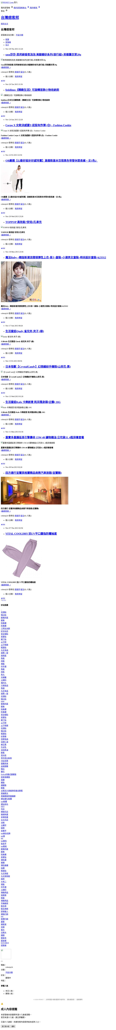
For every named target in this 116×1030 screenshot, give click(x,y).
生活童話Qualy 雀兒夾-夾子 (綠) (24, 331)
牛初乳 (3, 747)
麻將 (3, 879)
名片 (7, 45)
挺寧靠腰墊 (5, 777)
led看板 (4, 846)
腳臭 (3, 620)
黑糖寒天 (4, 793)
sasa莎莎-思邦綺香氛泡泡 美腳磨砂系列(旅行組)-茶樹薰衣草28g (43, 54)
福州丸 (3, 683)
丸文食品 (4, 650)
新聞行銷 (4, 919)
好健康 (3, 736)
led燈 (3, 836)
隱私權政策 (70, 999)
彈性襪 (3, 860)
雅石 (3, 769)
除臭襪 (3, 623)
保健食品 (4, 739)
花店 (3, 809)
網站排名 (4, 804)
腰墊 (3, 783)
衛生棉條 (4, 909)
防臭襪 (3, 626)
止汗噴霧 (4, 645)
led (2, 838)
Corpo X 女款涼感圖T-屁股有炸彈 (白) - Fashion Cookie (38, 125)
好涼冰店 (4, 631)
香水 (3, 930)
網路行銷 (4, 914)
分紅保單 (4, 761)
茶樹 (3, 927)
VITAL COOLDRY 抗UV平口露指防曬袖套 (31, 533)
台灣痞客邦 (10, 17)
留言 (22, 72)
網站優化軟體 (6, 799)
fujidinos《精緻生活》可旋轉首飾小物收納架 (32, 89)
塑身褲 (3, 941)
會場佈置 (4, 817)
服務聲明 (79, 999)
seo (2, 916)
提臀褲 (3, 945)
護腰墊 (3, 785)
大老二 (3, 882)
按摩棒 (3, 895)
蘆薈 (3, 922)
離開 (13, 1026)
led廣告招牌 (5, 833)
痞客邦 (17, 72)
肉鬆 (3, 661)
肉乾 (3, 672)
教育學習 (18, 76)
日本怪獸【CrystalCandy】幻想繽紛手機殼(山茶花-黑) (38, 366)
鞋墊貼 (3, 647)
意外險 (3, 755)
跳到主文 (4, 24)
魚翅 (3, 688)
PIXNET (41, 999)
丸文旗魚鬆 (5, 876)
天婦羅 (3, 677)
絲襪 (3, 868)
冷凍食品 (4, 685)
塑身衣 (3, 938)
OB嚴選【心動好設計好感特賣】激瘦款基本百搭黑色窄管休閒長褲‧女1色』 (51, 160)
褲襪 (3, 863)
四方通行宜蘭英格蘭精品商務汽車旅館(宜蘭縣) (33, 472)
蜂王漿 (3, 745)
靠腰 (3, 780)
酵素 (3, 753)
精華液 (3, 924)
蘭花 (3, 772)
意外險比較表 (6, 758)
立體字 (3, 825)
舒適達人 (4, 911)
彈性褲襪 (4, 865)
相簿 (7, 39)
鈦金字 (3, 844)
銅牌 (3, 828)
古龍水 (3, 933)
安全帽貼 (4, 634)
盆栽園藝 (4, 766)
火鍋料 (3, 680)
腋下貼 (3, 639)
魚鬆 (3, 658)
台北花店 (4, 820)
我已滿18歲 (5, 1026)
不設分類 (19, 35)
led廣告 (4, 841)
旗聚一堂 (4, 653)
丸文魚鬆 (4, 873)
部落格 (8, 42)
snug (2, 701)
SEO (2, 806)
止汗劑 (3, 642)
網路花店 (4, 812)
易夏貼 (3, 637)
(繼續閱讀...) (6, 67)
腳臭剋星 (4, 618)
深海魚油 (4, 750)
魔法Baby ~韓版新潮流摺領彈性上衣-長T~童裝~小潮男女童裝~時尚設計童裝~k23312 (55, 257)
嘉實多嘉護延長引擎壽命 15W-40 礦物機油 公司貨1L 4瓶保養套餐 (44, 437)
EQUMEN (5, 943)
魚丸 (3, 675)
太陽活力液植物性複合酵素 (12, 791)
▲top (3, 80)
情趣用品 (4, 892)
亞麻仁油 (4, 742)
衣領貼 (3, 612)
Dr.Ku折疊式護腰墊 (8, 774)
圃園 (3, 935)
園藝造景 (4, 764)
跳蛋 (3, 898)
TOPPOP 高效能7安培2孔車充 (23, 222)
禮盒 (3, 664)
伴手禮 (3, 666)
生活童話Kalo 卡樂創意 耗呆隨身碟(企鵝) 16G (33, 402)
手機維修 (4, 903)
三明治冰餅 (5, 628)
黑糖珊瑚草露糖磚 (8, 796)
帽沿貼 (3, 615)
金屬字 (3, 831)
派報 (3, 823)
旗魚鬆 (3, 656)
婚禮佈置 (4, 814)
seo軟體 (4, 802)
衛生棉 (3, 906)
